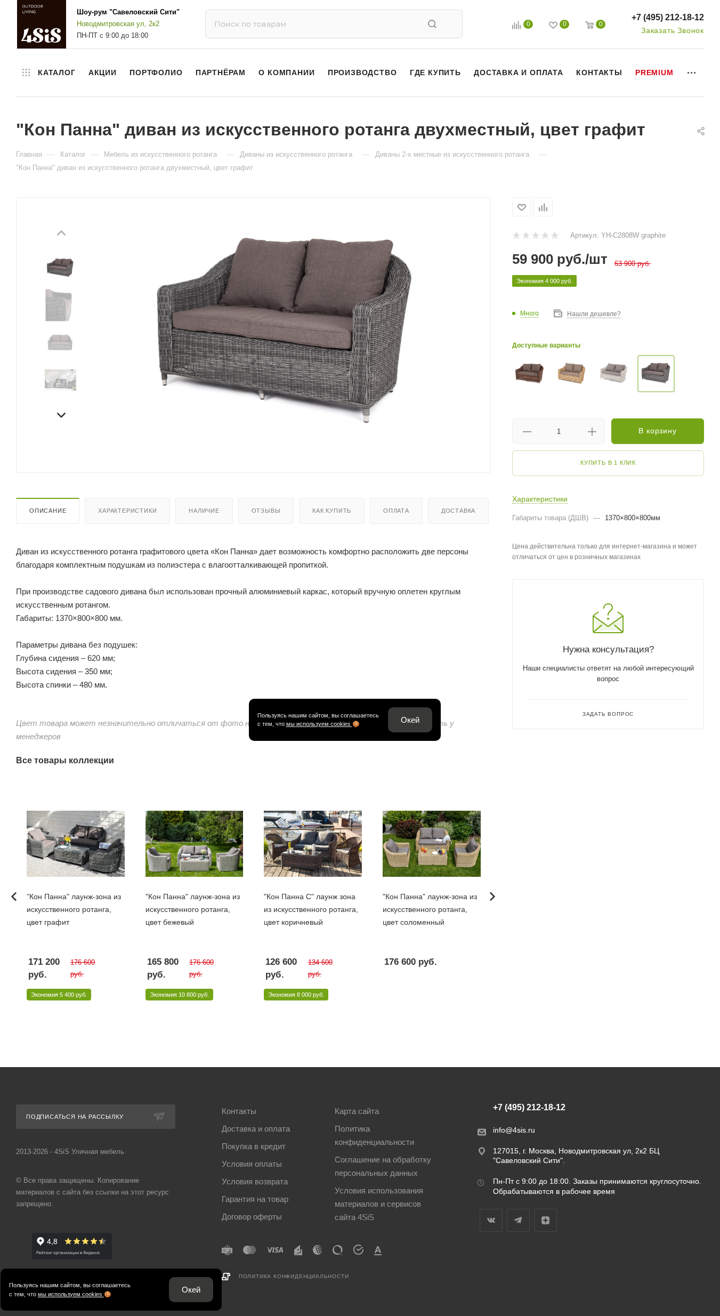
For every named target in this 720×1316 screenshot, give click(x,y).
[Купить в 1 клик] (99, 796)
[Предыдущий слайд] (60, 234)
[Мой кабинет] (492, 26)
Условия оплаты (252, 1163)
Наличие (204, 510)
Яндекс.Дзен (545, 1220)
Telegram (518, 1220)
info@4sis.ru (514, 1130)
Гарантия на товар (255, 1199)
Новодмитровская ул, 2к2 (118, 24)
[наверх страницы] (668, 1288)
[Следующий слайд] (60, 413)
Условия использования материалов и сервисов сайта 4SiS (379, 1204)
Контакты (239, 1111)
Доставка (458, 510)
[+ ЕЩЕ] (692, 72)
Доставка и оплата (256, 1128)
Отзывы (266, 510)
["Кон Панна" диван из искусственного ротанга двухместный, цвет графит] (284, 330)
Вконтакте (491, 1220)
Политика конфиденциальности (374, 1135)
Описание (47, 510)
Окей (410, 719)
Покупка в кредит (254, 1146)
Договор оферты (252, 1216)
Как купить (331, 510)
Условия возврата (255, 1181)
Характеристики (127, 510)
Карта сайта (357, 1111)
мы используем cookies (319, 724)
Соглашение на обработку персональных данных (383, 1166)
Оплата (396, 510)
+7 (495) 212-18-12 (668, 17)
